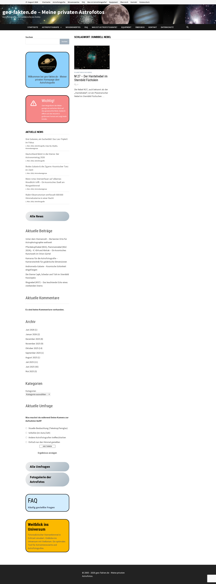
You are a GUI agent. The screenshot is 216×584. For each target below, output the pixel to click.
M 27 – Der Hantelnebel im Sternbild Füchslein (91, 78)
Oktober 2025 (32, 348)
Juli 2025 (30, 362)
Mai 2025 (30, 371)
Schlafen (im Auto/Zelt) (39, 432)
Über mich (124, 2)
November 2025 (33, 343)
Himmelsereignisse (32, 148)
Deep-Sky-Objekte (51, 146)
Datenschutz (145, 2)
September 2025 (33, 352)
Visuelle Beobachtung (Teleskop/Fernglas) (48, 428)
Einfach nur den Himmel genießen (44, 442)
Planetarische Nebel (83, 72)
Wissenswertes (73, 2)
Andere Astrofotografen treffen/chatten (47, 437)
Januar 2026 (31, 334)
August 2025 (31, 357)
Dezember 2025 (33, 339)
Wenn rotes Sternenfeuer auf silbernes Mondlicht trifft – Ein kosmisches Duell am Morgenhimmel (45, 182)
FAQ (83, 2)
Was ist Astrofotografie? (97, 2)
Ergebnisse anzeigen (47, 452)
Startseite (46, 2)
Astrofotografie (59, 2)
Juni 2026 (30, 329)
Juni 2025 (30, 366)
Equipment (113, 2)
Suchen (29, 37)
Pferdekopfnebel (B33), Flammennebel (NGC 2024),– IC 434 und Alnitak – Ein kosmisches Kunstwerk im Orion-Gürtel (46, 250)
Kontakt (134, 2)
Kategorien (31, 391)
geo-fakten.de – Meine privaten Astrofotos (53, 11)
